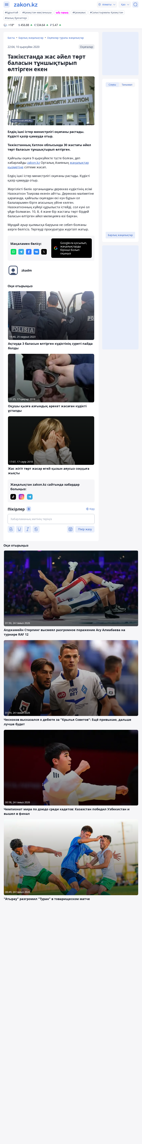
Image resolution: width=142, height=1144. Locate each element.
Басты (11, 37)
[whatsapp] (13, 252)
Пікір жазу (85, 529)
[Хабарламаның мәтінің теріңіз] (51, 519)
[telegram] (21, 252)
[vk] (36, 252)
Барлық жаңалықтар (31, 37)
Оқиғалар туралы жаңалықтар (65, 37)
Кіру (92, 508)
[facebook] (29, 252)
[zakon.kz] (26, 4)
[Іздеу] (135, 4)
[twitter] (44, 252)
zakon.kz (33, 163)
